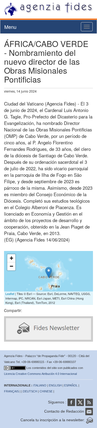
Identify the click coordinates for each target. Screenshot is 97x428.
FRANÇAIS (11, 391)
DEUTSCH (30, 391)
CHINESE (46, 391)
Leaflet (9, 293)
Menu (10, 26)
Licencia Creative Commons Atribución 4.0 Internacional (40, 373)
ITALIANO (39, 385)
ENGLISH (55, 385)
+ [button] (11, 258)
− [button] (11, 266)
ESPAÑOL (71, 385)
